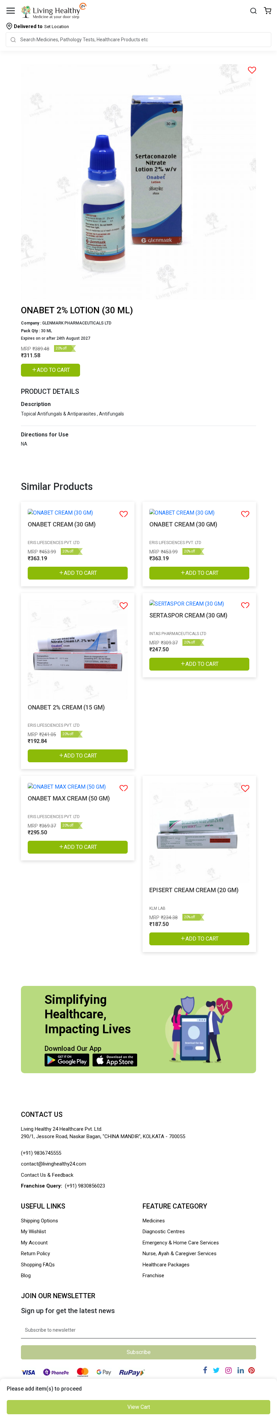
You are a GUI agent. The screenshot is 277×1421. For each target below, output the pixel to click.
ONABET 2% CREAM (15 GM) (66, 707)
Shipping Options (39, 1221)
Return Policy (35, 1253)
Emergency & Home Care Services (181, 1243)
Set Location (41, 26)
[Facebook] (205, 1370)
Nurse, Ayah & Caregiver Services (180, 1253)
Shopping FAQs (38, 1265)
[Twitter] (216, 1370)
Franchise (153, 1275)
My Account (34, 1243)
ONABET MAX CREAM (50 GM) (69, 798)
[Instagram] (228, 1370)
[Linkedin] (240, 1370)
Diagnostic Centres (164, 1231)
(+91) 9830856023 (85, 1186)
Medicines (154, 1221)
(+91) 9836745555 (41, 1153)
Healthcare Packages (166, 1265)
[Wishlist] (267, 11)
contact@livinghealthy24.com (53, 1164)
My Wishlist (33, 1231)
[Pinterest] (251, 1370)
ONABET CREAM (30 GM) (62, 524)
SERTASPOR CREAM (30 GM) (188, 615)
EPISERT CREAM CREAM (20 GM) (193, 890)
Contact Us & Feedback (47, 1175)
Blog (26, 1275)
